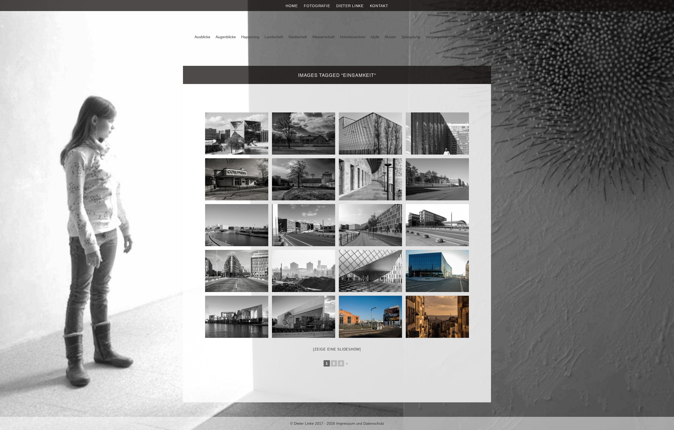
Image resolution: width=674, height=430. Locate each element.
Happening (250, 37)
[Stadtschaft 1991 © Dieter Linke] (303, 317)
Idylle (375, 37)
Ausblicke (202, 37)
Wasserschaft (323, 37)
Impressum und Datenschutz (360, 423)
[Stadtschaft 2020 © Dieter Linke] (303, 133)
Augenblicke (226, 37)
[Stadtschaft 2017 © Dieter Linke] (437, 225)
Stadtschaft (297, 37)
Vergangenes (436, 37)
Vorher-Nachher (466, 37)
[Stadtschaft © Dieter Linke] (370, 225)
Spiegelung (411, 37)
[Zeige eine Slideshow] (337, 349)
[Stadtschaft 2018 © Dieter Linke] (370, 271)
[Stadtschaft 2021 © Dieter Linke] (236, 133)
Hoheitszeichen (352, 37)
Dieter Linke (349, 6)
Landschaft (274, 37)
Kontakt (379, 6)
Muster (390, 37)
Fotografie (317, 6)
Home (292, 6)
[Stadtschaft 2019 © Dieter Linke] (437, 179)
